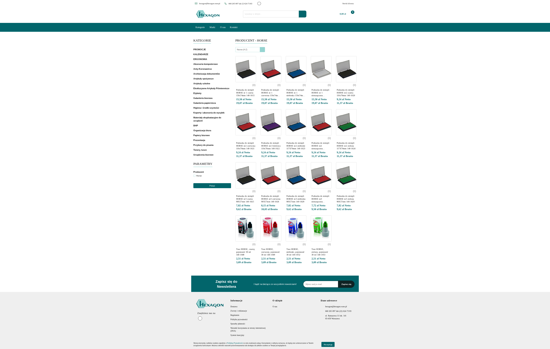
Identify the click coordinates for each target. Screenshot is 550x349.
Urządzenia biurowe (203, 155)
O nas (223, 27)
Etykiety (197, 93)
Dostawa (233, 307)
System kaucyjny (237, 335)
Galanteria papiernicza (204, 103)
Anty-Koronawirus (202, 69)
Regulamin (234, 315)
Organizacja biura (202, 130)
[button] (329, 301)
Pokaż (212, 186)
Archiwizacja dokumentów (206, 74)
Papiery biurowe (201, 135)
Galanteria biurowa (203, 98)
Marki (213, 27)
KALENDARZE (201, 54)
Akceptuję (328, 344)
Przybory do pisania (203, 145)
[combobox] (250, 49)
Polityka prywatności (238, 319)
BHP (195, 125)
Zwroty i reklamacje (238, 311)
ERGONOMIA (200, 59)
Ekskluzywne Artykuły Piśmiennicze (211, 88)
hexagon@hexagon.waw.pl (336, 307)
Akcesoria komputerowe (205, 64)
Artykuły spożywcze (203, 78)
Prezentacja (199, 140)
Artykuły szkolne (202, 83)
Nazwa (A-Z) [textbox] (242, 50)
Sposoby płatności (237, 324)
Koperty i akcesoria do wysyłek (209, 112)
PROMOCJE (199, 49)
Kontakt (233, 27)
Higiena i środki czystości (206, 108)
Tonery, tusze (200, 150)
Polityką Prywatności (235, 343)
